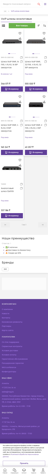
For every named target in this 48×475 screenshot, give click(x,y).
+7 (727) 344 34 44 (9, 387)
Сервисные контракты (12, 346)
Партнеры (6, 326)
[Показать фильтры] (44, 25)
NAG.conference (9, 367)
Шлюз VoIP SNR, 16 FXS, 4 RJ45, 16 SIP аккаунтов (10, 64)
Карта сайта (7, 330)
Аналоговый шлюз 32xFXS (7, 190)
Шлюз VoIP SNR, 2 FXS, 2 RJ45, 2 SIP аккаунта (33, 128)
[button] (44, 25)
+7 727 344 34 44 (8, 422)
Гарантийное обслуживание (15, 359)
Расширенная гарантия (13, 363)
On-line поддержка (10, 342)
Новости (5, 313)
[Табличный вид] (3, 25)
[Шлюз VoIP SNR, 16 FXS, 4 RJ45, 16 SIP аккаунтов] (12, 41)
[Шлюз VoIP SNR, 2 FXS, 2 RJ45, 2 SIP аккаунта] (36, 104)
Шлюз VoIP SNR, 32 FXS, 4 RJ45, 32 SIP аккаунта (33, 64)
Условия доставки (10, 350)
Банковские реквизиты (12, 322)
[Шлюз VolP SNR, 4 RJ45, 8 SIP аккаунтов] (12, 104)
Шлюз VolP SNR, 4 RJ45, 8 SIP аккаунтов (9, 128)
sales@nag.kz (8, 392)
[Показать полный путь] (5, 11)
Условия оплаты (9, 355)
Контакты (6, 318)
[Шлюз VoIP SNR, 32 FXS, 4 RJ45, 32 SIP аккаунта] (36, 41)
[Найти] (38, 4)
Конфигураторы (9, 371)
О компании (7, 309)
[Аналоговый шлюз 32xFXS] (12, 168)
